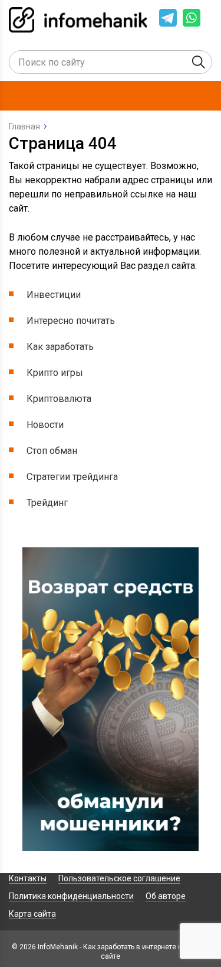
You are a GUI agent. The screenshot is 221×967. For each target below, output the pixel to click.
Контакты (28, 878)
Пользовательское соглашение (119, 878)
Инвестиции (54, 294)
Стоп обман (52, 450)
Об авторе (166, 896)
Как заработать (60, 346)
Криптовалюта (59, 398)
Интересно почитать (71, 320)
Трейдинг (47, 502)
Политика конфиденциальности (71, 896)
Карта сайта (32, 914)
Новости (45, 424)
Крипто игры (55, 372)
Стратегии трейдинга (72, 476)
